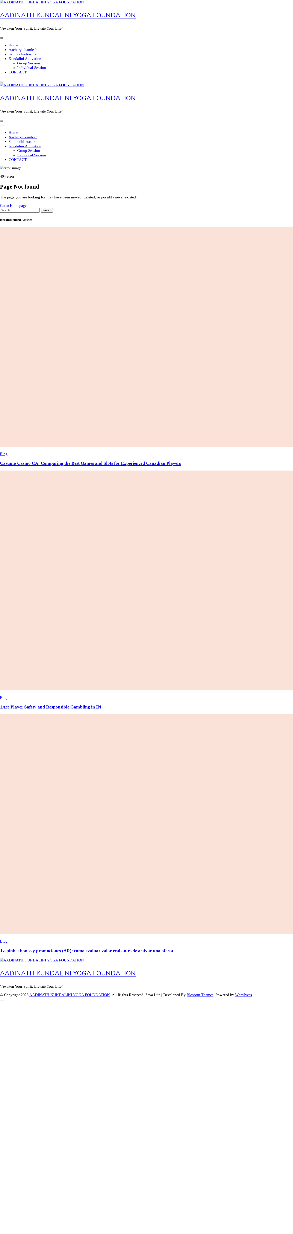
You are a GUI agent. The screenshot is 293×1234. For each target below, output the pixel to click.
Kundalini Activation (25, 58)
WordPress (243, 995)
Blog (4, 454)
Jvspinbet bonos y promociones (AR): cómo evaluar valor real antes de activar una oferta (86, 950)
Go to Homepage (13, 205)
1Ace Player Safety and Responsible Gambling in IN (50, 707)
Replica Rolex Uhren (16, 2)
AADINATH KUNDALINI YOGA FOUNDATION (68, 15)
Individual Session (31, 68)
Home (13, 45)
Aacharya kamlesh (23, 49)
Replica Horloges (13, 1182)
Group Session (28, 63)
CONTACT (18, 72)
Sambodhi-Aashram (24, 54)
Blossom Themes (200, 995)
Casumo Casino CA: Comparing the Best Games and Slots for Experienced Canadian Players (90, 463)
